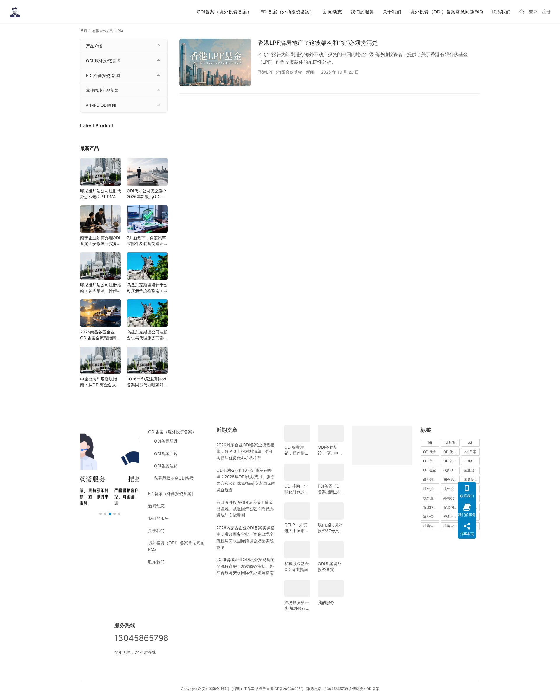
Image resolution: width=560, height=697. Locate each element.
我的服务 (326, 602)
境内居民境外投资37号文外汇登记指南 (330, 528)
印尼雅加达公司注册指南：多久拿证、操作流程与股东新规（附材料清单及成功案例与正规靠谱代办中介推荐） (100, 288)
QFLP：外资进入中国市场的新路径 (296, 528)
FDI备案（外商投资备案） (287, 12)
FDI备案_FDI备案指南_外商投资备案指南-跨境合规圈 (330, 489)
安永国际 (430, 507)
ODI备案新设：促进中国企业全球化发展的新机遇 (330, 450)
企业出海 (471, 470)
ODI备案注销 (166, 465)
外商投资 (450, 498)
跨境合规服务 (451, 526)
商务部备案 (431, 479)
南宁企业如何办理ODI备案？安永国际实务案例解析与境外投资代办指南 (100, 241)
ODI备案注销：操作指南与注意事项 (296, 450)
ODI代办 (429, 452)
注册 (546, 11)
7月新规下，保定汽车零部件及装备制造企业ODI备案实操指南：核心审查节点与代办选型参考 (147, 241)
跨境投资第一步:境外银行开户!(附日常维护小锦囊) (297, 605)
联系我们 (501, 12)
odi (470, 442)
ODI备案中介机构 (431, 461)
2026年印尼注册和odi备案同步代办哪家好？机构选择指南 (147, 382)
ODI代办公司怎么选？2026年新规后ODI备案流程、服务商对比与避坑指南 (147, 194)
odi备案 (470, 452)
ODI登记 (429, 470)
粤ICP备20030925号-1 (288, 688)
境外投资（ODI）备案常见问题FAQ (446, 12)
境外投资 (430, 489)
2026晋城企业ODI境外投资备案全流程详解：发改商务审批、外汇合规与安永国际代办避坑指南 (245, 566)
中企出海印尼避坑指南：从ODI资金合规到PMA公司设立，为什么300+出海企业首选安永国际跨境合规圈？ (100, 382)
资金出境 (450, 516)
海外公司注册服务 (431, 516)
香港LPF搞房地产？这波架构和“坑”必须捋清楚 (318, 42)
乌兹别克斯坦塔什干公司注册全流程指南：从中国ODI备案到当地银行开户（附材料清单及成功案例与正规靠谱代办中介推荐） (147, 288)
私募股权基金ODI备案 (174, 478)
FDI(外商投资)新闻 (103, 75)
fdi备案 (450, 442)
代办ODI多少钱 (451, 470)
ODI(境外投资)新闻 (103, 60)
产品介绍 (94, 45)
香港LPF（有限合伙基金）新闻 (286, 71)
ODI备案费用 (472, 461)
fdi (430, 442)
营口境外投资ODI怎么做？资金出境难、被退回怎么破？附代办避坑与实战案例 (245, 509)
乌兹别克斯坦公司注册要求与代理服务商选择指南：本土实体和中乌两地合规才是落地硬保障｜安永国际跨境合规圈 (147, 335)
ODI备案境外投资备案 (330, 566)
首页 (83, 31)
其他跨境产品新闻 (102, 90)
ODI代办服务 (451, 452)
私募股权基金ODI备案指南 (296, 566)
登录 (533, 11)
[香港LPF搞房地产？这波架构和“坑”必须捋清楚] (215, 62)
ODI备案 (372, 688)
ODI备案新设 (166, 441)
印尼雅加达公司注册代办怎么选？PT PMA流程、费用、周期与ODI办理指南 (100, 194)
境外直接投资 (431, 498)
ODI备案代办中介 (451, 461)
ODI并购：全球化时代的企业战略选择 (296, 489)
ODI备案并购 (166, 453)
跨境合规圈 (431, 526)
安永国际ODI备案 (451, 507)
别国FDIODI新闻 (101, 105)
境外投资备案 (451, 489)
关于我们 (392, 12)
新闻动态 (332, 12)
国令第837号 (451, 479)
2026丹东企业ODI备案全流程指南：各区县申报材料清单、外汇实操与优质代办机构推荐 (245, 451)
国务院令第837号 (472, 479)
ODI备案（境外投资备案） (224, 12)
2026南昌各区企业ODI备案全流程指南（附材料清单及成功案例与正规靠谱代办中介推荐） (100, 335)
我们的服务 (362, 12)
